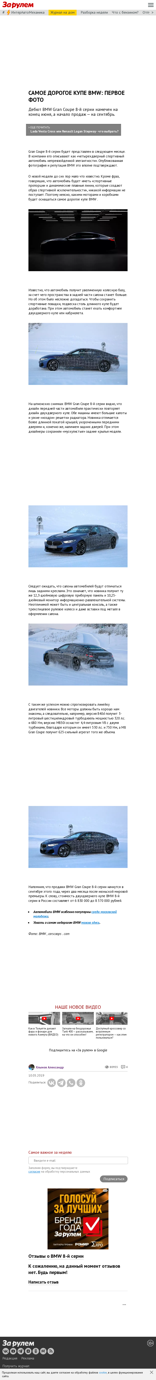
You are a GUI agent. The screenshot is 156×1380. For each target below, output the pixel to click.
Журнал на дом (63, 12)
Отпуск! (149, 12)
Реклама (27, 1358)
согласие (34, 1171)
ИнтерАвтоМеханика (27, 12)
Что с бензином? (125, 12)
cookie (103, 1372)
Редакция (9, 1358)
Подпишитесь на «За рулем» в (78, 1050)
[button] (152, 1373)
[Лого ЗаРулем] (17, 5)
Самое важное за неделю (50, 1152)
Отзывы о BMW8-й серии (56, 1256)
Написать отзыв (43, 1282)
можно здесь (90, 922)
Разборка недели (94, 12)
